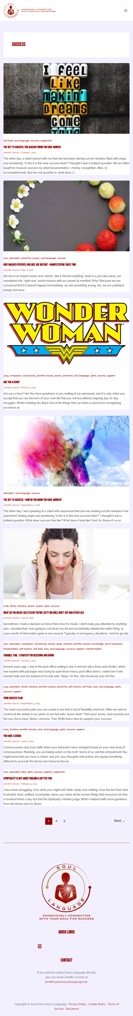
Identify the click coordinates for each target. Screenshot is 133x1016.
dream (51, 644)
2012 (5, 772)
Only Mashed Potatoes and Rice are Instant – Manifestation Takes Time (39, 264)
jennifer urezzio (45, 375)
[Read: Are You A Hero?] (66, 333)
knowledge (97, 644)
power (58, 375)
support (111, 375)
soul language (21, 140)
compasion (15, 375)
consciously (29, 375)
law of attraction (113, 644)
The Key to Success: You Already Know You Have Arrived (32, 147)
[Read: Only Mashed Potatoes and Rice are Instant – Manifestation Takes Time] (66, 215)
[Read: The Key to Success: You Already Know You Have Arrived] (66, 98)
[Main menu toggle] (126, 11)
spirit (93, 375)
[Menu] (39, 946)
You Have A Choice (12, 736)
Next (119, 820)
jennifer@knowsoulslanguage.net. (66, 982)
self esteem (25, 649)
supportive (46, 140)
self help (8, 140)
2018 (5, 606)
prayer (36, 258)
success (35, 140)
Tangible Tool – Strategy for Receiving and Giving (28, 655)
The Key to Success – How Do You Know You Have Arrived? (32, 500)
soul (46, 649)
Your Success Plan (13, 698)
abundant (15, 258)
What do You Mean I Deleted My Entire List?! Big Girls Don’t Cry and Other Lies (43, 613)
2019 (5, 375)
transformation (94, 649)
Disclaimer (72, 1008)
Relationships (10, 649)
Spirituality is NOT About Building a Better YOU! (27, 778)
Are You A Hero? (11, 382)
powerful (26, 258)
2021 (5, 258)
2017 (5, 644)
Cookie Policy (97, 1004)
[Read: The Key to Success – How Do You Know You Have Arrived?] (66, 450)
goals (59, 644)
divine (13, 606)
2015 (5, 686)
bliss (23, 772)
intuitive (22, 606)
